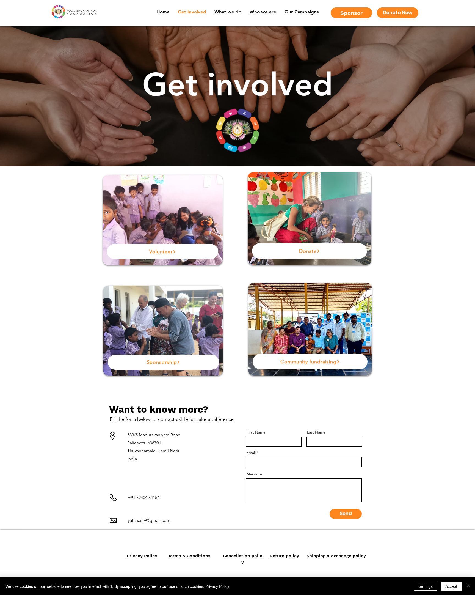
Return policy (284, 555)
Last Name (316, 432)
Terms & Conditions (189, 555)
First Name (256, 432)
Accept (451, 586)
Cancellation (236, 555)
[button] (262, 12)
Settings (426, 586)
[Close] (468, 586)
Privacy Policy (142, 555)
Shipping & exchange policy (336, 555)
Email (251, 452)
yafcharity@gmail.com (149, 520)
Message (254, 474)
